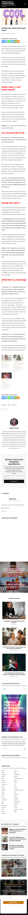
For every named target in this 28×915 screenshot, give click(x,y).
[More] (18, 41)
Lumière (16, 788)
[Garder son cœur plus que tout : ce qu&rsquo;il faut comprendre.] (7, 375)
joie (15, 786)
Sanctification (17, 801)
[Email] (15, 41)
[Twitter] (6, 41)
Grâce (3, 786)
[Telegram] (12, 41)
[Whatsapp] (9, 41)
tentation (4, 807)
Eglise (15, 780)
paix (15, 792)
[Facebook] (3, 41)
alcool (3, 770)
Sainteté (16, 799)
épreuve (3, 813)
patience (16, 794)
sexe (3, 803)
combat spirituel (18, 778)
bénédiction (17, 774)
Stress (15, 805)
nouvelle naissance (18, 790)
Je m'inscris (14, 902)
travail (15, 807)
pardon (3, 794)
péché (3, 797)
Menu (25, 4)
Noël (3, 792)
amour (15, 770)
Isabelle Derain (14, 428)
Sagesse (16, 797)
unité (3, 809)
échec (3, 811)
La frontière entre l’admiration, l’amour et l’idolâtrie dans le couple (14, 673)
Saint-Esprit (4, 799)
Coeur (3, 778)
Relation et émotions (8, 33)
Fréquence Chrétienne (8, 3)
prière (15, 796)
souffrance (4, 805)
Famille (15, 782)
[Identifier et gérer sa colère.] (7, 357)
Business (4, 774)
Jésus (3, 788)
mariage (3, 790)
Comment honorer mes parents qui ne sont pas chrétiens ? (14, 647)
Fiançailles (4, 784)
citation (16, 776)
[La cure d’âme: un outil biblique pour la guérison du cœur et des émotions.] (18, 357)
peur (3, 796)
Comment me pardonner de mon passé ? (14, 621)
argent (3, 772)
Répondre (4, 511)
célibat (3, 780)
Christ (3, 776)
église (15, 811)
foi (14, 784)
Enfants (3, 782)
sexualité (16, 803)
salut (3, 801)
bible (15, 772)
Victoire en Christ (18, 809)
